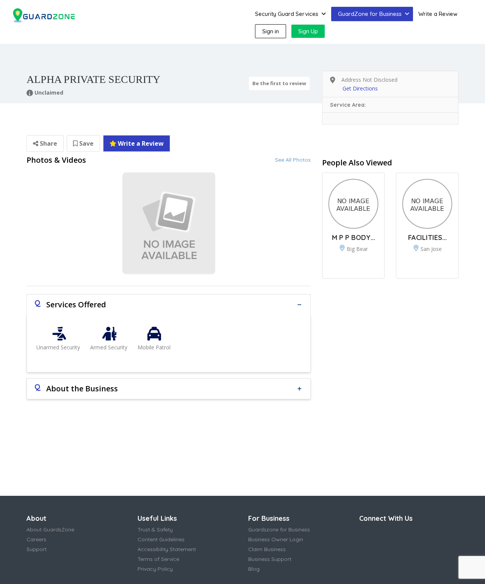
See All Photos (293, 159)
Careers (36, 539)
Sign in (270, 31)
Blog (254, 568)
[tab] (169, 304)
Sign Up (308, 31)
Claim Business (267, 549)
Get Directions (360, 88)
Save (86, 143)
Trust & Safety (155, 529)
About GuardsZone (50, 529)
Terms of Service (158, 559)
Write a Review (437, 13)
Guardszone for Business (279, 529)
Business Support (269, 559)
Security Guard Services (286, 13)
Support (37, 549)
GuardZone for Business (370, 13)
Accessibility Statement (167, 549)
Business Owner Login (275, 539)
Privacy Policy (155, 568)
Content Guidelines (161, 539)
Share (47, 143)
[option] (169, 223)
